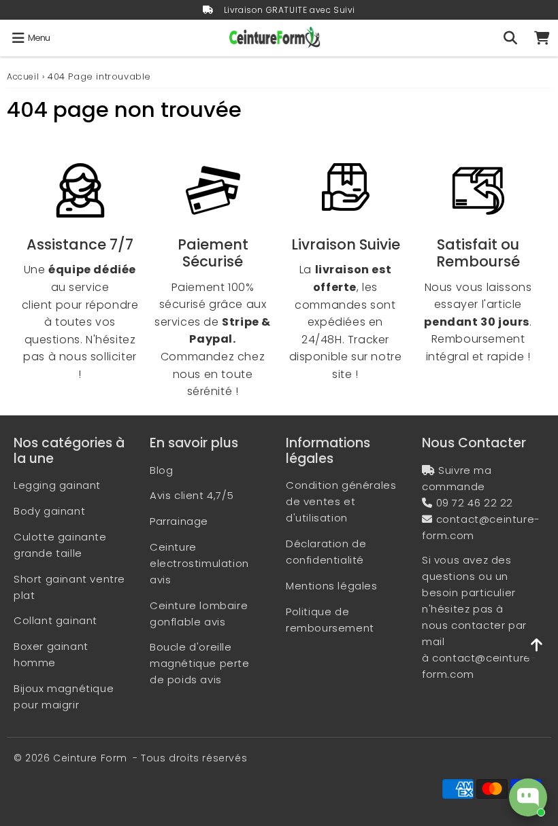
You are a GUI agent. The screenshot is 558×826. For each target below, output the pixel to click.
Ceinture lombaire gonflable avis (199, 613)
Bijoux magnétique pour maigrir (64, 696)
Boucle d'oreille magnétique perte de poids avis (200, 663)
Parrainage (179, 521)
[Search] (510, 38)
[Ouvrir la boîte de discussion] (528, 797)
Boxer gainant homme (51, 654)
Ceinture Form (90, 758)
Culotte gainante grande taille (60, 545)
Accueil (23, 76)
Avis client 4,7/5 (191, 495)
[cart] (542, 38)
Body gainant (49, 511)
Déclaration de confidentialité (326, 551)
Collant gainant (55, 620)
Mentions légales (332, 586)
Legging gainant (57, 485)
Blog (161, 470)
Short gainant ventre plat (69, 587)
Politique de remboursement (330, 619)
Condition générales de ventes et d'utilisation (341, 501)
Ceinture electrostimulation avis (199, 563)
